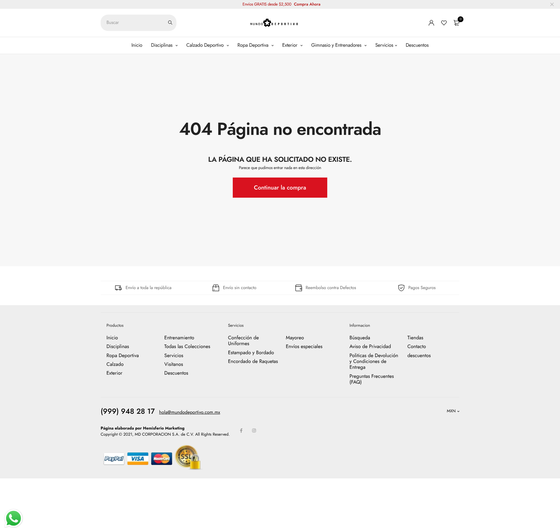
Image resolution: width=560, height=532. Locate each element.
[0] (456, 23)
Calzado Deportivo (205, 45)
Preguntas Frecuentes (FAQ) (371, 379)
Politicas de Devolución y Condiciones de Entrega (373, 361)
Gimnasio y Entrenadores (337, 45)
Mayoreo (295, 337)
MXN (451, 411)
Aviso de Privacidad (370, 346)
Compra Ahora (307, 4)
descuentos (419, 355)
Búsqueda (359, 337)
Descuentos (417, 45)
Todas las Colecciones (187, 346)
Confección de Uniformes (243, 340)
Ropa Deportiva (253, 45)
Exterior (290, 45)
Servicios (384, 45)
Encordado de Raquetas (253, 361)
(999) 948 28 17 (128, 411)
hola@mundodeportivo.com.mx (189, 412)
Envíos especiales (304, 346)
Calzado (115, 364)
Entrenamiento (179, 337)
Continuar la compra (280, 187)
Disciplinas (162, 45)
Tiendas (415, 337)
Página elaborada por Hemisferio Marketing (143, 428)
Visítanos (173, 364)
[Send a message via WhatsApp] (13, 518)
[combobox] (138, 23)
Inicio (136, 45)
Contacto (416, 346)
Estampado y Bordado (251, 352)
